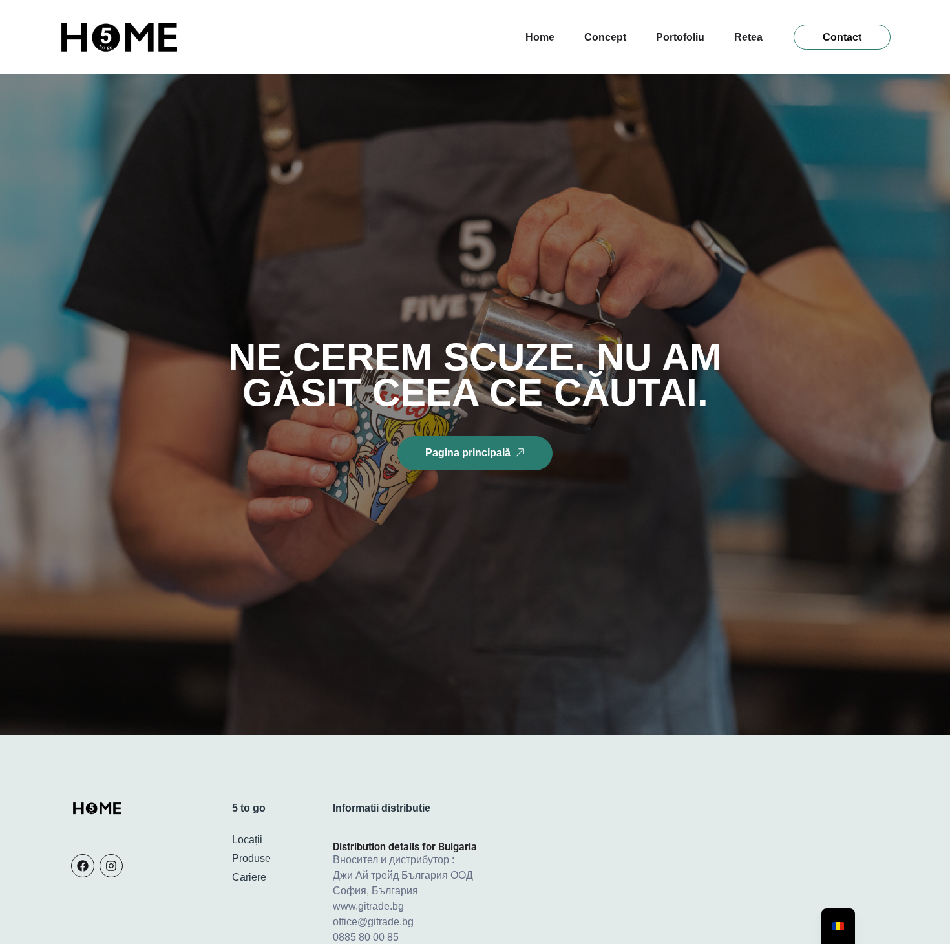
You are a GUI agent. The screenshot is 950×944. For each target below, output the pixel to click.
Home (539, 37)
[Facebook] (82, 865)
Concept (605, 37)
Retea (748, 37)
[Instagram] (111, 865)
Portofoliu (680, 37)
